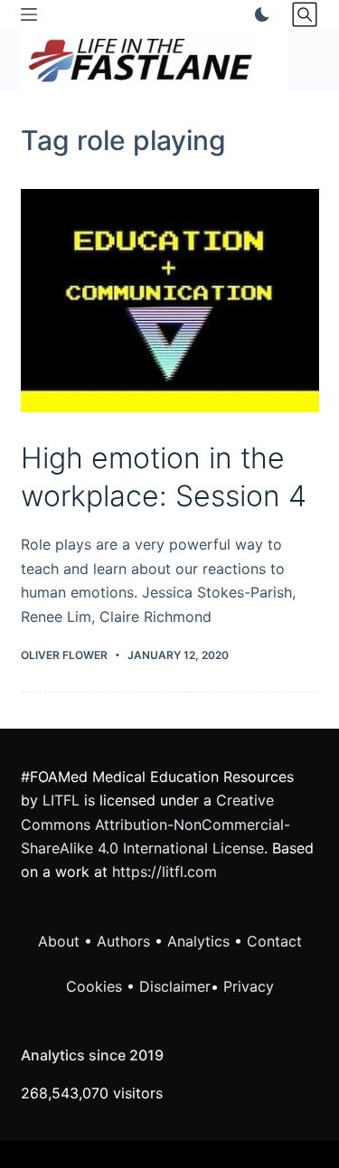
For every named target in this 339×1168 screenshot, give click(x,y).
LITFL (61, 800)
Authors (123, 941)
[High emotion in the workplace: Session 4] (170, 301)
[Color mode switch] (258, 14)
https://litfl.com (164, 871)
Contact (274, 941)
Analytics (198, 941)
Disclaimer (175, 986)
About (59, 941)
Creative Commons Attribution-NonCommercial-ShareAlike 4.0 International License (155, 824)
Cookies (96, 986)
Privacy (248, 986)
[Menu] (29, 14)
